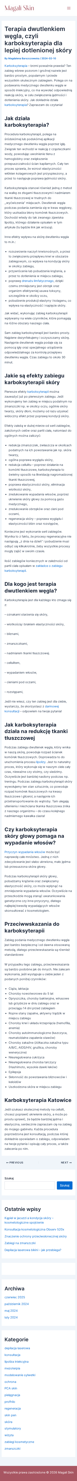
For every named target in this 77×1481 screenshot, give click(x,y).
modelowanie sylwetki (20, 1375)
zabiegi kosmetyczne (19, 1442)
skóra (8, 1422)
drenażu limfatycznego (37, 281)
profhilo (10, 1402)
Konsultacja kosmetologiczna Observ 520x (34, 1229)
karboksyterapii (38, 392)
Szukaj (9, 1178)
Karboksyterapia (16, 66)
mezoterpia (12, 1368)
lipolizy (40, 762)
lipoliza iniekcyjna (17, 1361)
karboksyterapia (16, 105)
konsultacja (12, 1355)
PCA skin (11, 1388)
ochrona (10, 1382)
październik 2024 (17, 1304)
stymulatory (13, 1428)
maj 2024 (11, 1311)
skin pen (10, 1415)
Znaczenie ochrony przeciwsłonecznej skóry (36, 1236)
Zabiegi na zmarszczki (20, 1243)
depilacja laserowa (17, 1348)
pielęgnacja (12, 1395)
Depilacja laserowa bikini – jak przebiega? (33, 1250)
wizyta (9, 1435)
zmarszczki (12, 1448)
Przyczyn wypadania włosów (25, 852)
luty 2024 (11, 1317)
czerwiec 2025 (15, 1297)
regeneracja (13, 1408)
